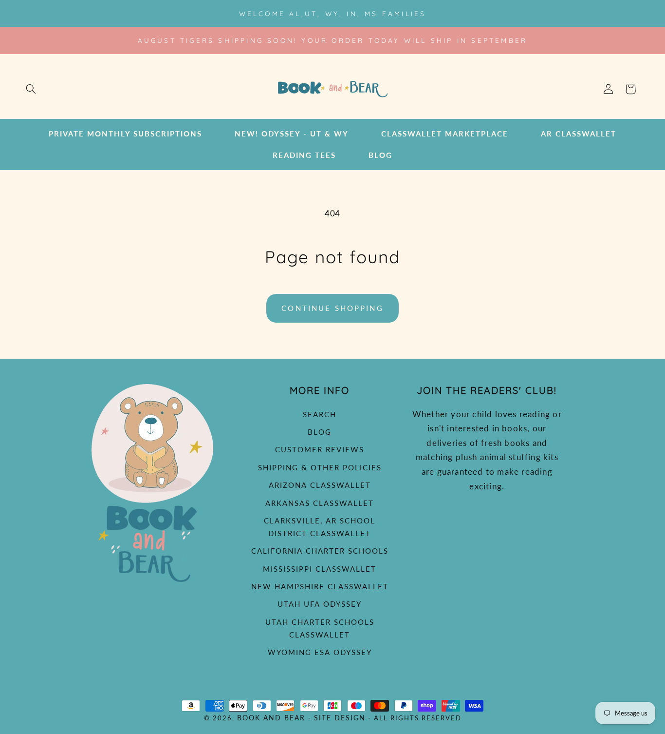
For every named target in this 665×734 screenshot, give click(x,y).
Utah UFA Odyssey (319, 603)
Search (319, 414)
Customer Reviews (319, 449)
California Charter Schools (319, 550)
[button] (30, 89)
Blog (320, 431)
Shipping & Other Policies (320, 467)
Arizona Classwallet (320, 485)
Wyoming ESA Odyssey (320, 652)
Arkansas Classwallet (319, 503)
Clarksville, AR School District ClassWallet (319, 527)
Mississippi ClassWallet (319, 568)
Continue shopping (332, 308)
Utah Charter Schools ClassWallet (319, 628)
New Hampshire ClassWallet (319, 586)
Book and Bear (271, 718)
